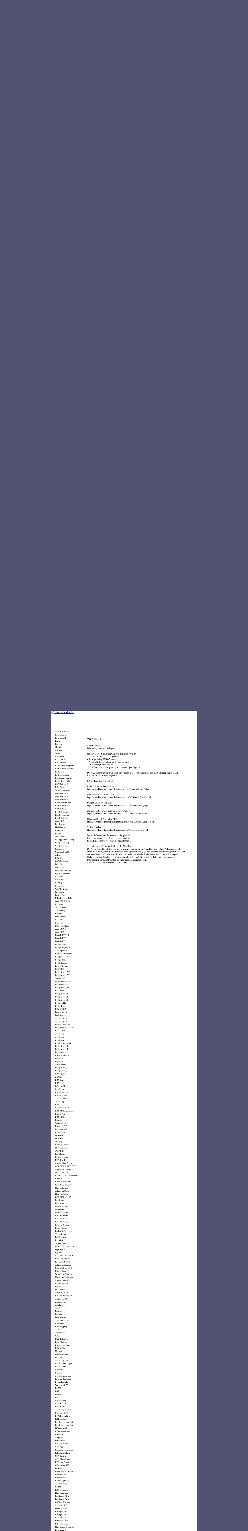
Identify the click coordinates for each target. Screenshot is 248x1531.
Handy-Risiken (61, 1283)
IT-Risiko (59, 1138)
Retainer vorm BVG (63, 1182)
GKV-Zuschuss (61, 861)
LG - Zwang (60, 787)
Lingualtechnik (61, 1382)
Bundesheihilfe (61, 818)
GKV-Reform (60, 809)
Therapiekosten (61, 1234)
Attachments (60, 1064)
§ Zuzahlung (60, 1400)
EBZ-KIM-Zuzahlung (64, 1111)
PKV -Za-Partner (62, 1194)
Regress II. (59, 1058)
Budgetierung (61, 846)
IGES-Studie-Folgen (63, 1363)
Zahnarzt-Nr (60, 1086)
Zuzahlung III (61, 1021)
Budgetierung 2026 (63, 781)
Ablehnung (60, 1305)
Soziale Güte (60, 1243)
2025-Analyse (61, 907)
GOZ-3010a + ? (61, 1219)
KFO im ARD (60, 735)
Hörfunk (58, 913)
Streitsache (59, 892)
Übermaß (59, 1434)
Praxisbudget (60, 1015)
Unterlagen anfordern (64, 1471)
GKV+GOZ (60, 867)
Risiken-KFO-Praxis (63, 1231)
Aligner (58, 855)
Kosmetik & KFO (62, 1262)
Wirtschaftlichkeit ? (63, 790)
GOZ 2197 (59, 876)
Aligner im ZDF (62, 1299)
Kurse (57, 741)
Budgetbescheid (61, 963)
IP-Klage (59, 883)
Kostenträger (60, 1271)
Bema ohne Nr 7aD (63, 1024)
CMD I (58, 1487)
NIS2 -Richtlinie (62, 926)
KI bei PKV (60, 759)
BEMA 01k (60, 858)
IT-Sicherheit (60, 827)
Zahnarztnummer (62, 1098)
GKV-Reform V (61, 793)
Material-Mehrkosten (64, 1277)
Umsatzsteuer (60, 1477)
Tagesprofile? (60, 1333)
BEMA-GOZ (60, 1009)
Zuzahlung (59, 1040)
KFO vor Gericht (62, 1225)
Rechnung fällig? (62, 1481)
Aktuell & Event (62, 732)
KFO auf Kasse (61, 1444)
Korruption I (60, 1514)
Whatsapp (59, 1447)
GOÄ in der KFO (62, 1465)
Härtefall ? (59, 772)
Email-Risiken (61, 1228)
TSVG (57, 1308)
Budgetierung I (61, 1000)
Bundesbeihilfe (61, 812)
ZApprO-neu (60, 1302)
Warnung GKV (61, 1385)
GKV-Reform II (61, 806)
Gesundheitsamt (61, 1157)
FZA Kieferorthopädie (64, 766)
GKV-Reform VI (62, 784)
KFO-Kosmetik (61, 1215)
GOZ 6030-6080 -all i (64, 1246)
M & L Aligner (61, 1148)
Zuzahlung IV (61, 1018)
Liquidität (59, 1240)
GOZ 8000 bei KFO (63, 1268)
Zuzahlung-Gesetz (62, 1360)
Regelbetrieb (60, 1237)
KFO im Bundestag (63, 1379)
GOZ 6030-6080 (62, 852)
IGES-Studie (60, 1366)
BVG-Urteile (60, 1160)
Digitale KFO (60, 941)
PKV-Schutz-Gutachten (65, 1527)
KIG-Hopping (61, 1326)
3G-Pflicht (59, 1151)
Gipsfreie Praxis (61, 1354)
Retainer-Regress (62, 1145)
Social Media (60, 1123)
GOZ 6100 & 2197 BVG (65, 1166)
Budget (58, 833)
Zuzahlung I (60, 1037)
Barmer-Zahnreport (63, 954)
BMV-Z (58, 1388)
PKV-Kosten (60, 1289)
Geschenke (59, 1209)
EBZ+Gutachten (62, 1092)
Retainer (58, 1120)
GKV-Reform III (62, 799)
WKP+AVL (60, 880)
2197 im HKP (61, 1505)
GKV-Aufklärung (62, 1502)
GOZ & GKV (60, 1403)
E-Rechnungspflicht (63, 898)
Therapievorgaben (63, 1484)
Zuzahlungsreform (63, 1043)
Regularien (59, 1203)
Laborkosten (60, 1407)
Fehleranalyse (61, 1419)
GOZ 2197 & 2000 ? (64, 1256)
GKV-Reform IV (62, 796)
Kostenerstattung (62, 1055)
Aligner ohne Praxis (63, 1163)
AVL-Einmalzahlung (64, 1459)
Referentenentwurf (63, 802)
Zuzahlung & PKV (63, 1410)
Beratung (59, 744)
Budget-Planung (62, 843)
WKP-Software (61, 889)
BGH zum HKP (61, 1413)
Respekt (58, 1314)
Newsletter (59, 756)
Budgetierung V (62, 984)
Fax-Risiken (60, 1154)
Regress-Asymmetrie (63, 778)
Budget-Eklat (60, 1003)
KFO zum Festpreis (63, 1462)
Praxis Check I (61, 895)
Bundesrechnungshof (64, 1422)
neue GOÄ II (60, 929)
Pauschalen (59, 849)
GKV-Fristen (60, 1456)
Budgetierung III (62, 994)
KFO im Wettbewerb (63, 1296)
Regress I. (59, 1061)
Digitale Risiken (61, 1339)
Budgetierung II (62, 997)
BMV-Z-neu (60, 1031)
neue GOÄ (59, 821)
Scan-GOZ (59, 836)
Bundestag (59, 1200)
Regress (58, 1252)
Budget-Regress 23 (63, 947)
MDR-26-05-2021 (63, 1172)
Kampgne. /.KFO (62, 957)
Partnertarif (60, 1440)
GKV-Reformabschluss (64, 769)
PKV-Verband (61, 1428)
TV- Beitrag (60, 910)
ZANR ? (58, 1077)
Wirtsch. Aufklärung (63, 1274)
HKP (57, 1391)
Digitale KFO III (62, 935)
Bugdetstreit (60, 824)
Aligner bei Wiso (62, 1191)
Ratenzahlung (61, 1323)
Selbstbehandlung (62, 1453)
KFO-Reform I (61, 762)
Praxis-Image (60, 1317)
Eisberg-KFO (60, 830)
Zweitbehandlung (62, 1345)
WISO (57, 1336)
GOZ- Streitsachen (63, 981)
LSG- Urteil (60, 990)
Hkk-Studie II (61, 1129)
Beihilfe (58, 864)
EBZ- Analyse (61, 1095)
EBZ (57, 1105)
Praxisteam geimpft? (63, 1185)
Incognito (59, 904)
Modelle (58, 1351)
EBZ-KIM (59, 1117)
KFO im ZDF (60, 738)
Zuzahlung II (60, 1034)
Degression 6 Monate (64, 1027)
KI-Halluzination (62, 775)
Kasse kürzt (60, 1132)
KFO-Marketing (62, 1222)
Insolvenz (59, 923)
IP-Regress (59, 886)
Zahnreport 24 (61, 950)
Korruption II (61, 1511)
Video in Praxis (61, 1293)
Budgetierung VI (62, 975)
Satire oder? (60, 978)
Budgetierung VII (62, 972)
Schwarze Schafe (62, 1521)
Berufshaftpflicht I (63, 1499)
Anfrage (58, 750)
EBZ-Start (59, 1080)
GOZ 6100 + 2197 (63, 1197)
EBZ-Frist (59, 1083)
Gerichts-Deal (61, 1474)
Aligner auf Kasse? (63, 1265)
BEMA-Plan (60, 1114)
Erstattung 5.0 (61, 1126)
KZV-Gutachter (61, 1490)
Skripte (58, 747)
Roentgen (59, 1357)
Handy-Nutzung (62, 815)
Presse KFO (60, 917)
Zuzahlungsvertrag (63, 1376)
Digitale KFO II (61, 938)
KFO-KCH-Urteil (62, 966)
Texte (57, 753)
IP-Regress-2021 (62, 1108)
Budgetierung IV (62, 987)
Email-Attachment (62, 1259)
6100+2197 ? (60, 1074)
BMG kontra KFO (62, 1416)
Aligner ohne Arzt (62, 1280)
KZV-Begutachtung (63, 1431)
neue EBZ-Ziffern (62, 901)
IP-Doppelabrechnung (64, 839)
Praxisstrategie (61, 1012)
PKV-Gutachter (61, 1188)
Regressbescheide (62, 873)
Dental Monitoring (63, 870)
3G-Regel (59, 1141)
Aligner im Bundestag (64, 1169)
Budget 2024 (60, 944)
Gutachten (59, 1370)
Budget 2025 (60, 960)
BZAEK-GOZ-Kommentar (66, 1175)
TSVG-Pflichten (62, 1320)
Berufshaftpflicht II (63, 1496)
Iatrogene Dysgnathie (64, 1450)
